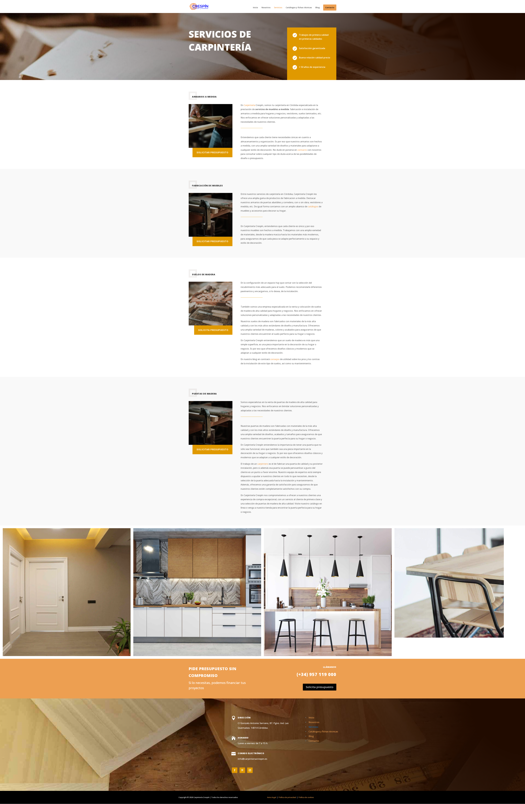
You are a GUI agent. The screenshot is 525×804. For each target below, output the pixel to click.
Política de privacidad (287, 797)
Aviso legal (271, 797)
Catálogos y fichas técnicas (299, 8)
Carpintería (249, 105)
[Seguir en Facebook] (234, 770)
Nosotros (266, 8)
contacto (302, 149)
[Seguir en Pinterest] (242, 770)
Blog (317, 8)
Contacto (329, 7)
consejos (274, 359)
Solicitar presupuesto (212, 152)
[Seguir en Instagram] (250, 770)
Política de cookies (306, 797)
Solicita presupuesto (213, 330)
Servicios (278, 8)
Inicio (255, 8)
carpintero (262, 463)
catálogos (313, 206)
